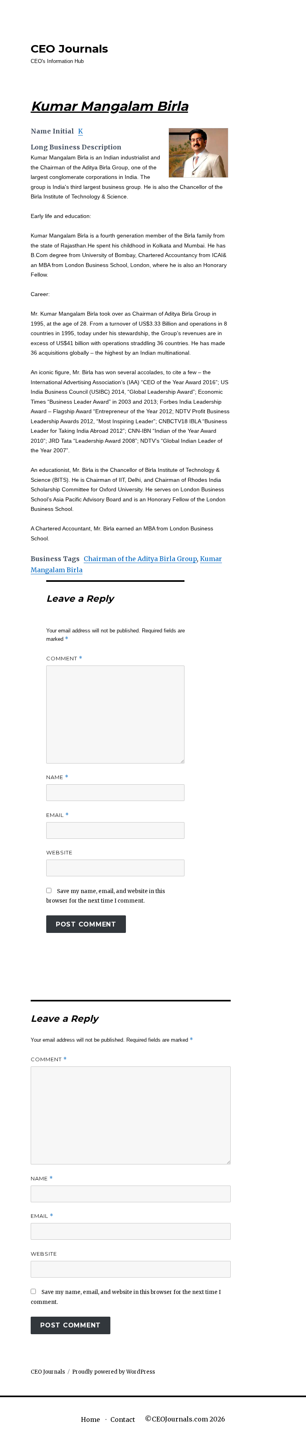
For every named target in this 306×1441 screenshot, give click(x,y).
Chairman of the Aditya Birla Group (140, 559)
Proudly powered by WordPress (113, 1371)
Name (57, 777)
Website (59, 852)
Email (57, 815)
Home (90, 1419)
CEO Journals (69, 48)
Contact (122, 1419)
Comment (64, 658)
